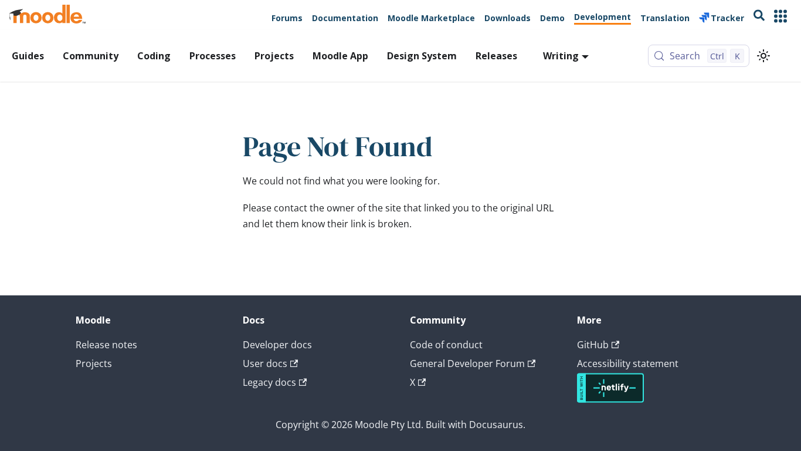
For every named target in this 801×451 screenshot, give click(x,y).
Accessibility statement (627, 363)
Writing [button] (561, 55)
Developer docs (277, 344)
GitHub (593, 344)
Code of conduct (446, 344)
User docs (265, 363)
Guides (28, 55)
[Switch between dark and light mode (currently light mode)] (763, 55)
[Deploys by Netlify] (610, 399)
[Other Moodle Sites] (780, 17)
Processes (212, 55)
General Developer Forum (467, 363)
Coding (154, 55)
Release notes (106, 344)
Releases (496, 55)
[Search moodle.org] (759, 17)
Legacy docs (269, 382)
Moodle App (340, 55)
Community (90, 55)
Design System (422, 55)
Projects (274, 55)
